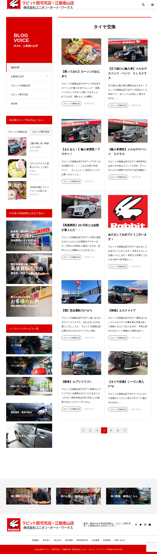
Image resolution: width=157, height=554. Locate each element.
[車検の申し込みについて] (29, 393)
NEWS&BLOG (82, 540)
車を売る (57, 540)
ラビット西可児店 (19, 94)
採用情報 (106, 540)
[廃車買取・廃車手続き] (29, 419)
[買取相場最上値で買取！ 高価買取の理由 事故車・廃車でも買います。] (29, 282)
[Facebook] (136, 525)
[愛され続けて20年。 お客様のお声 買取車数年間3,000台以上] (29, 314)
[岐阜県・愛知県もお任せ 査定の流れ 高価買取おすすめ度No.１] (29, 249)
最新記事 (15, 67)
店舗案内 (35, 540)
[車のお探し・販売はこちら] (78, 503)
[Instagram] (145, 525)
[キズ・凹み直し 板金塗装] (29, 445)
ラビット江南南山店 (20, 85)
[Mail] (150, 525)
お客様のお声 (17, 76)
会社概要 (95, 540)
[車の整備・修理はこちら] (128, 503)
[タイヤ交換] (29, 352)
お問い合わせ (119, 540)
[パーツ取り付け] (29, 372)
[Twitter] (141, 525)
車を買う (46, 540)
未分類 (14, 103)
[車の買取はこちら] (28, 503)
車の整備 (69, 540)
